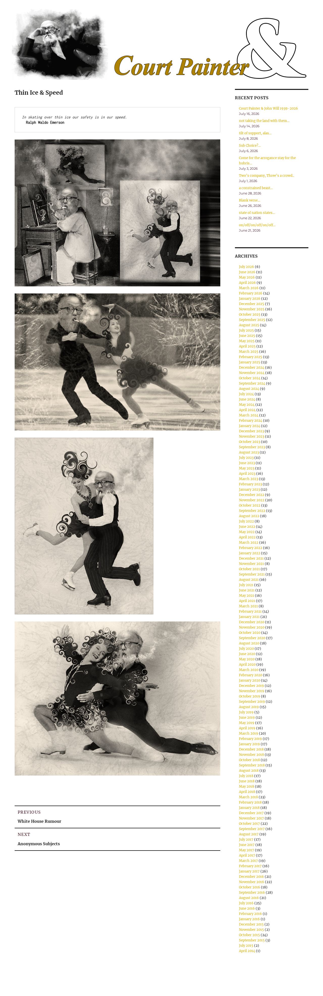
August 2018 (249, 770)
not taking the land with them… (264, 121)
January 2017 (249, 871)
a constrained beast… (256, 188)
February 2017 (250, 866)
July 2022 (246, 521)
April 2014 (247, 951)
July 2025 (246, 330)
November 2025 (251, 309)
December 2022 (251, 495)
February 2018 (250, 802)
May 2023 (246, 468)
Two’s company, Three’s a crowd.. (266, 175)
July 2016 (246, 903)
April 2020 (247, 664)
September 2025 (252, 320)
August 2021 (249, 580)
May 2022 (247, 532)
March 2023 (248, 479)
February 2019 (250, 739)
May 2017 (246, 850)
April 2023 (247, 473)
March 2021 (248, 606)
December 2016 (251, 877)
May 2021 (246, 595)
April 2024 (247, 410)
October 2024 (249, 378)
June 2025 (247, 336)
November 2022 (251, 500)
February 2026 (250, 293)
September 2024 (252, 383)
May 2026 (247, 277)
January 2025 (249, 362)
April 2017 (247, 855)
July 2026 (246, 267)
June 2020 (247, 654)
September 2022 (252, 511)
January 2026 (249, 298)
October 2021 (249, 569)
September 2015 (252, 940)
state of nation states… (257, 213)
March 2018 (248, 797)
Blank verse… (249, 200)
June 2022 (247, 527)
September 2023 (252, 447)
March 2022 (248, 542)
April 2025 (247, 346)
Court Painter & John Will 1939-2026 (268, 108)
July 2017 (246, 839)
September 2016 (252, 892)
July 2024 (246, 394)
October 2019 (249, 696)
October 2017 (249, 823)
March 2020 (248, 670)
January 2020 (249, 680)
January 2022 (249, 553)
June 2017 (247, 845)
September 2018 (252, 765)
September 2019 (252, 702)
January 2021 (249, 617)
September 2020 (252, 638)
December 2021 (251, 558)
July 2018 (246, 776)
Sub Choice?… (250, 145)
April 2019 (247, 728)
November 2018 (251, 755)
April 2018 (247, 792)
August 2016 (249, 898)
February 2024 (250, 420)
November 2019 (251, 691)
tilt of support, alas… (255, 133)
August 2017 (249, 834)
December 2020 (251, 622)
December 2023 (251, 431)
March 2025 (248, 352)
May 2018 (246, 786)
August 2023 (249, 452)
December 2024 (251, 367)
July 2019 (246, 712)
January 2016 (249, 919)
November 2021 (251, 564)
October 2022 (249, 505)
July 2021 (246, 585)
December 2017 (251, 813)
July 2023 (246, 458)
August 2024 (249, 389)
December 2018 (251, 749)
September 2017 (252, 829)
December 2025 (251, 304)
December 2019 (251, 686)
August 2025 (249, 325)
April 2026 (247, 283)
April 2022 (247, 537)
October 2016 (249, 887)
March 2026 (249, 288)
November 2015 (251, 930)
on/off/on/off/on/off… (257, 225)
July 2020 (246, 648)
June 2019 (247, 717)
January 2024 (249, 426)
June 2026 (247, 272)
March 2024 (248, 415)
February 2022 (250, 548)
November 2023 (251, 436)
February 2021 (250, 611)
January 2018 (249, 808)
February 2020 (250, 675)
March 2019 (248, 733)
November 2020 (251, 627)
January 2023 (249, 489)
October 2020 (249, 633)
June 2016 (247, 908)
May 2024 (247, 405)
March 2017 (248, 861)
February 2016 (250, 914)
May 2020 (247, 659)
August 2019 (249, 707)
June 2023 (247, 463)
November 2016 (251, 882)
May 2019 (246, 723)
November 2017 (251, 818)
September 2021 (252, 574)
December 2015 (251, 924)
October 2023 (249, 442)
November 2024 (251, 373)
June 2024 (247, 399)
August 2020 (249, 643)
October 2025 (249, 314)
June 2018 (247, 781)
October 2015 (249, 935)
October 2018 (249, 760)
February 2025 (250, 357)
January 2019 (249, 744)
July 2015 (246, 945)
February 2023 (250, 484)
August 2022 (249, 516)
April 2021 (247, 601)
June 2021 (247, 590)
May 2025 (247, 341)
